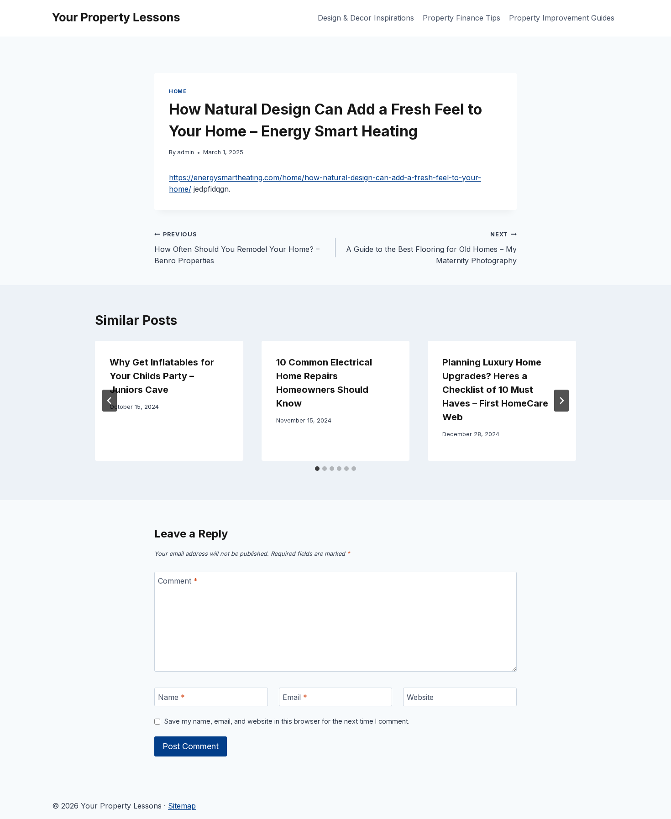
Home (177, 91)
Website (420, 697)
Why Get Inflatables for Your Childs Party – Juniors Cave (162, 376)
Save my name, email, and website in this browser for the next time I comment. (286, 721)
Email (295, 697)
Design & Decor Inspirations (366, 17)
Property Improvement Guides (561, 17)
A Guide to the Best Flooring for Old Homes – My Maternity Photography (431, 248)
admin (185, 152)
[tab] (317, 468)
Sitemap (182, 805)
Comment (178, 580)
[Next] (561, 401)
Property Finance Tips (461, 17)
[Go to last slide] (109, 401)
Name (171, 697)
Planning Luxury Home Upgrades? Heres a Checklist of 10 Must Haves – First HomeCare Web (495, 390)
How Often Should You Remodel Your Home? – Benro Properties (237, 248)
